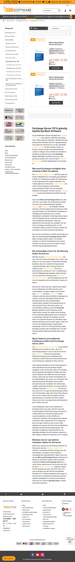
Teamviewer (26, 521)
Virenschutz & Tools (11, 89)
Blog (46, 2)
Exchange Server (11, 50)
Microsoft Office (10, 36)
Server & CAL (9, 40)
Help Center (54, 2)
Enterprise (45, 207)
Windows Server (11, 43)
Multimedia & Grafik (11, 96)
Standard (35, 207)
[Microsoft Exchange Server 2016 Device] (39, 90)
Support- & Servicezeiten (12, 169)
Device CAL (54, 294)
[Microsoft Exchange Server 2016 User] (39, 55)
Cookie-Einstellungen (11, 155)
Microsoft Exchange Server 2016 (46, 347)
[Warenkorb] (70, 10)
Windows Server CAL (12, 54)
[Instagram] (42, 555)
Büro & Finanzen (10, 92)
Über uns (46, 519)
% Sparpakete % (10, 103)
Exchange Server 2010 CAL (13, 75)
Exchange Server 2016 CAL (13, 68)
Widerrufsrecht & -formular (48, 525)
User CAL (39, 294)
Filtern (35, 28)
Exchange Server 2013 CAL (13, 71)
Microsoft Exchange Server (44, 174)
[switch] (70, 542)
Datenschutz (9, 160)
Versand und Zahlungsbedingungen (12, 172)
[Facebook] (33, 555)
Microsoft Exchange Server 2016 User (56, 43)
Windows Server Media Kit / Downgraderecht (14, 84)
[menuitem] (70, 10)
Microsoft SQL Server (12, 47)
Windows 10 (39, 354)
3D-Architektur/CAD (11, 99)
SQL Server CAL (10, 58)
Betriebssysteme (10, 32)
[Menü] (72, 537)
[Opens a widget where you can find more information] (8, 558)
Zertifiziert (38, 2)
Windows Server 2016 (54, 448)
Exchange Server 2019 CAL (13, 65)
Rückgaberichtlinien (49, 521)
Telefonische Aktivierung (26, 525)
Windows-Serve (58, 184)
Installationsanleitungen (29, 512)
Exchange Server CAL (12, 61)
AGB (6, 151)
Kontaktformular (10, 167)
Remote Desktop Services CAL (14, 79)
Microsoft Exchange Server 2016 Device (56, 78)
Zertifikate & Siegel (49, 528)
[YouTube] (37, 555)
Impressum (8, 165)
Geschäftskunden (26, 2)
